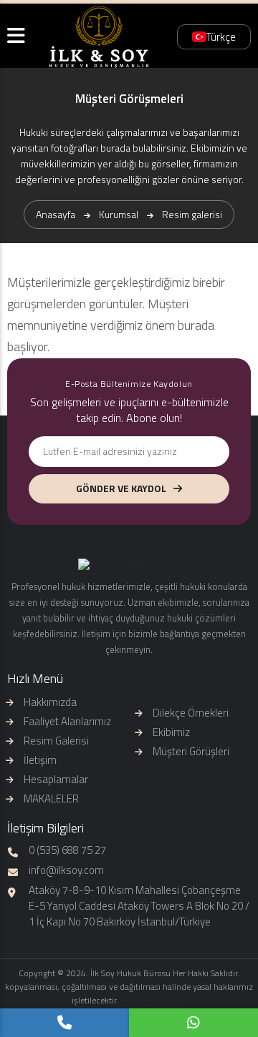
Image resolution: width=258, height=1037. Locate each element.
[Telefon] (64, 1022)
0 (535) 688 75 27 (67, 850)
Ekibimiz (171, 732)
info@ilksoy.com (66, 870)
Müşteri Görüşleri (191, 751)
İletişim (40, 760)
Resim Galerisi (56, 740)
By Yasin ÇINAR (153, 1000)
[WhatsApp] (193, 1022)
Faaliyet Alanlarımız (67, 721)
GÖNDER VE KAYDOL (121, 488)
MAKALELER (51, 798)
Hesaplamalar (56, 779)
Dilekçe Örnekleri (191, 712)
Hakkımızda (50, 702)
